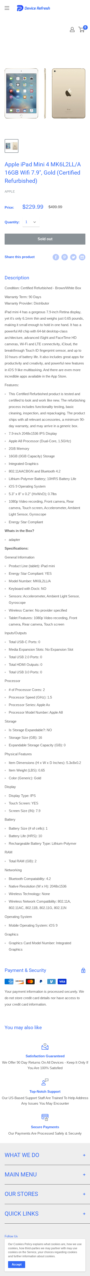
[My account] (72, 29)
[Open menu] (7, 8)
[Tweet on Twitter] (73, 257)
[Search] (65, 18)
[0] (81, 29)
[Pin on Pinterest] (64, 257)
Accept (16, 1264)
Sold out (45, 239)
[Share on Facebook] (56, 257)
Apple (10, 191)
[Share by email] (82, 257)
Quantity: (12, 222)
